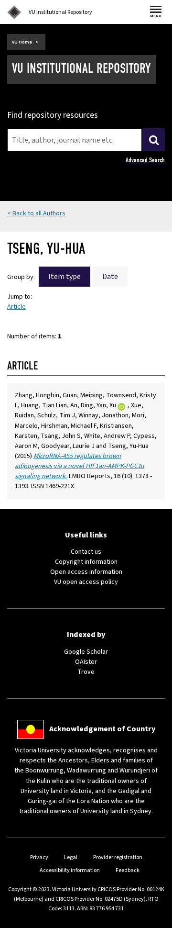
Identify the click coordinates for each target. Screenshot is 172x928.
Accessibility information (70, 870)
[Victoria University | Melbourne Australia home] (14, 12)
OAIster (86, 662)
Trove (86, 672)
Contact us (86, 552)
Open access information (86, 572)
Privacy (39, 857)
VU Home (22, 42)
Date (110, 276)
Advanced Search (145, 160)
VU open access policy (86, 582)
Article (16, 307)
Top (155, 920)
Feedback (128, 870)
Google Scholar (86, 652)
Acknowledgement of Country (102, 729)
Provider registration (117, 857)
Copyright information (86, 562)
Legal (70, 857)
